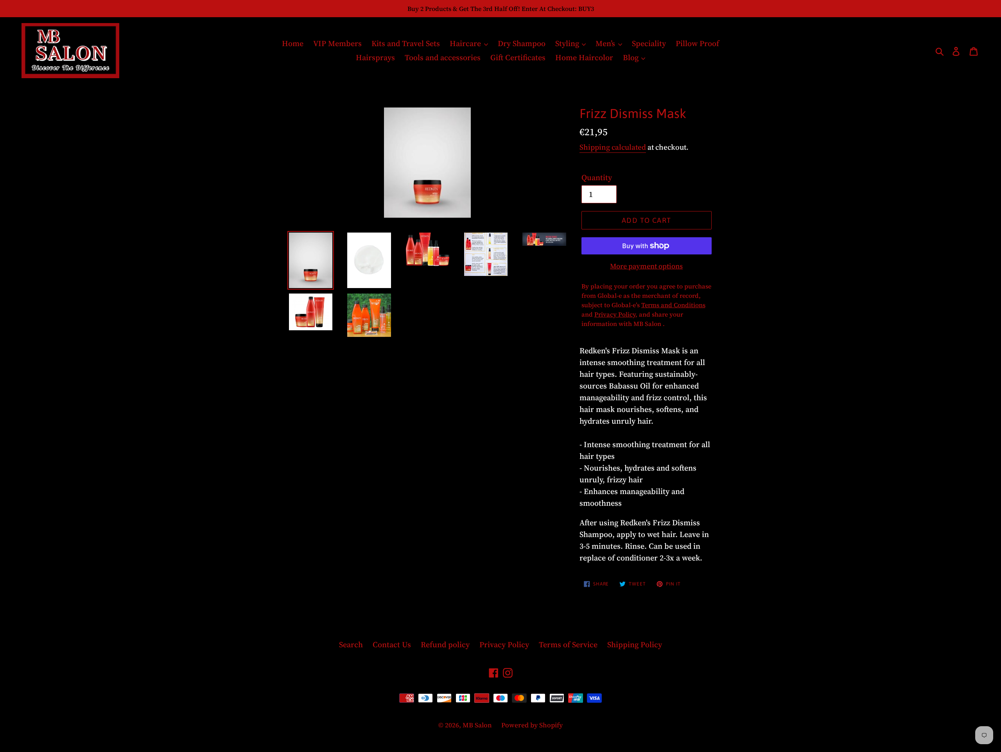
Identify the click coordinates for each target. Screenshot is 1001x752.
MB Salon (478, 725)
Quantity (596, 177)
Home (292, 43)
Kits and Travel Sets (405, 43)
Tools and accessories (443, 57)
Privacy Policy (504, 644)
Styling (568, 43)
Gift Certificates (517, 57)
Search (351, 644)
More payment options (646, 266)
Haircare (466, 43)
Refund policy (445, 644)
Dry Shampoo (521, 43)
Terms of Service (568, 644)
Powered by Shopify (532, 725)
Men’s (606, 43)
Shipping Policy (634, 644)
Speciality (649, 43)
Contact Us (392, 644)
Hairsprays (375, 57)
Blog (631, 57)
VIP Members (337, 43)
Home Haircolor (584, 57)
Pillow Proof (697, 43)
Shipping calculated (612, 147)
